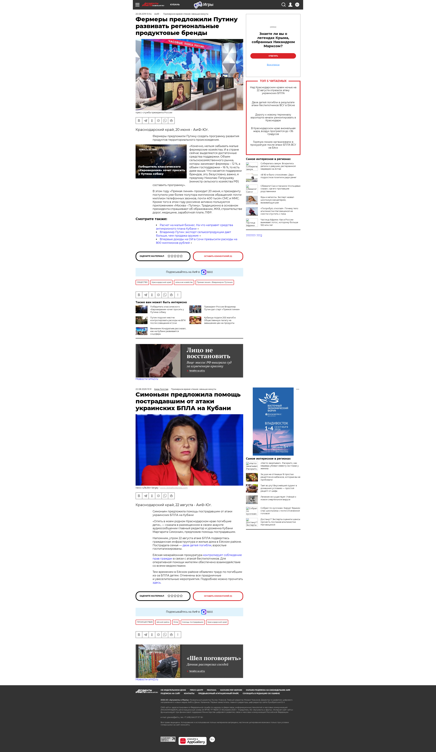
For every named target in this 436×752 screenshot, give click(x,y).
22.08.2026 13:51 (143, 389)
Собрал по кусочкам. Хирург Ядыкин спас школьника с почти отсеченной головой (280, 511)
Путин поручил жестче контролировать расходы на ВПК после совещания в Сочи (168, 320)
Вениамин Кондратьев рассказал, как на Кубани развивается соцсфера (168, 331)
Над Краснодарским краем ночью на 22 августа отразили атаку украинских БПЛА (273, 90)
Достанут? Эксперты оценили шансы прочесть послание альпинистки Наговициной (280, 522)
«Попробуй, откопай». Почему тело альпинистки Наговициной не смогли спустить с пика (279, 211)
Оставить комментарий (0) (218, 256)
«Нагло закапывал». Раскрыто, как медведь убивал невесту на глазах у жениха (280, 466)
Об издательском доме (173, 690)
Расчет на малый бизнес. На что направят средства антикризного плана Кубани (194, 226)
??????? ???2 (254, 235)
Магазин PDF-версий (231, 690)
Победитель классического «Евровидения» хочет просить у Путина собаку (167, 309)
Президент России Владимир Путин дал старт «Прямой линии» (222, 308)
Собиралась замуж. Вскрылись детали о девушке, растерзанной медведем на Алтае (278, 166)
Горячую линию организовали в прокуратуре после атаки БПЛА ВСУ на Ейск (273, 145)
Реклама (211, 690)
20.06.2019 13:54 (144, 14)
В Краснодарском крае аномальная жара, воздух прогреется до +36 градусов (273, 131)
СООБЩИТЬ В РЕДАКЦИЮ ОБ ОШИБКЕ (261, 693)
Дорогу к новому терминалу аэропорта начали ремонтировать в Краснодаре (273, 117)
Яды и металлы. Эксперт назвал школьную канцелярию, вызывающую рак (277, 200)
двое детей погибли (197, 545)
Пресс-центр (196, 690)
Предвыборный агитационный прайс (218, 693)
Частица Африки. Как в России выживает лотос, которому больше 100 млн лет (279, 222)
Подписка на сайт (170, 693)
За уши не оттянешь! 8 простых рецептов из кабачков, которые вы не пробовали (280, 477)
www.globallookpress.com (174, 487)
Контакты (189, 693)
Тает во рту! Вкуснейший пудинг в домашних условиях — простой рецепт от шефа (279, 488)
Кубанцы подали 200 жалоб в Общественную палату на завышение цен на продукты (220, 320)
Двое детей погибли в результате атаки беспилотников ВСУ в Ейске (273, 104)
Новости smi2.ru (147, 379)
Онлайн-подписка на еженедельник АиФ (268, 690)
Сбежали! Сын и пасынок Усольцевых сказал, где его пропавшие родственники (280, 189)
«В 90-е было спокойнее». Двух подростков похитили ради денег (279, 176)
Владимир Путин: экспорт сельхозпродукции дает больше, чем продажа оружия (193, 233)
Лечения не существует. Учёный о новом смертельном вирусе (278, 498)
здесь (157, 582)
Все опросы (273, 65)
